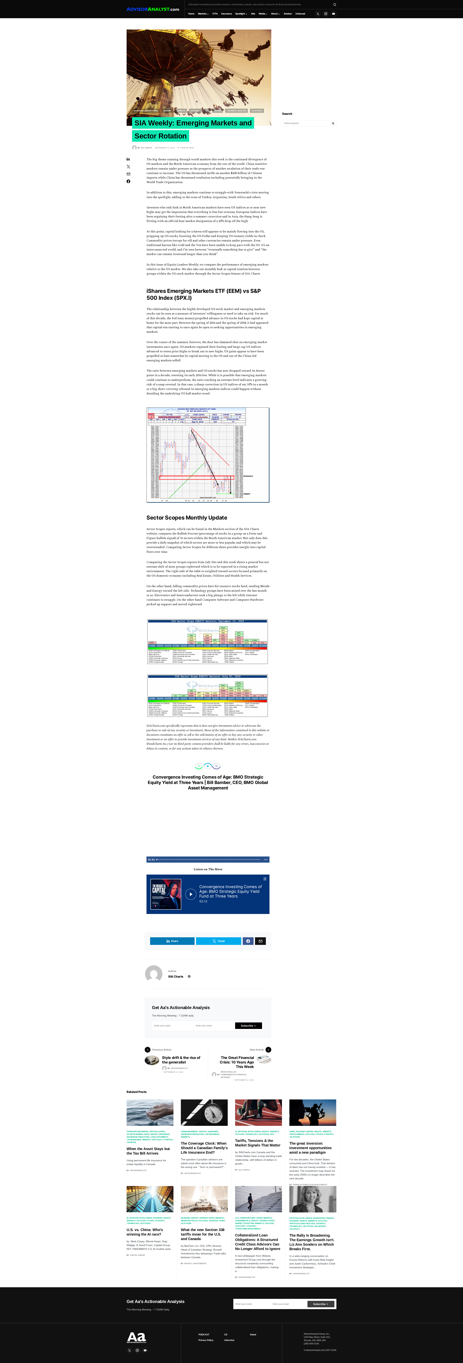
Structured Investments (248, 1229)
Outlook (195, 111)
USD (272, 1134)
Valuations (320, 1226)
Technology (251, 1134)
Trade (222, 1220)
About (253, 1334)
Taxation (131, 1142)
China (292, 1131)
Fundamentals (242, 1220)
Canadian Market (189, 1131)
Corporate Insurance (137, 1131)
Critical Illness (157, 1131)
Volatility (295, 1229)
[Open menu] (265, 879)
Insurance (164, 1134)
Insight (167, 111)
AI (236, 1131)
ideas (146, 1134)
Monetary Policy (189, 1220)
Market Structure (244, 1223)
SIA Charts (175, 976)
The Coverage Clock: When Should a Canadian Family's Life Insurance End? (204, 1147)
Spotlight (157, 1139)
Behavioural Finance (323, 1218)
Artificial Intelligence (249, 1131)
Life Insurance (134, 1139)
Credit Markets (264, 1218)
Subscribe (247, 1025)
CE (225, 1334)
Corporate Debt (248, 1218)
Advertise (229, 1340)
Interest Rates (206, 1218)
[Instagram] (326, 13)
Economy (300, 1131)
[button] (334, 4)
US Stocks (257, 111)
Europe (309, 1131)
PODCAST (204, 1334)
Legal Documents (159, 1137)
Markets (181, 111)
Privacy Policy (206, 1340)
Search (333, 123)
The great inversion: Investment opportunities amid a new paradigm (310, 1147)
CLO (237, 1218)
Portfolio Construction (302, 1223)
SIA (206, 111)
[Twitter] (318, 13)
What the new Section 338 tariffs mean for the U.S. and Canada (202, 1234)
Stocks (217, 111)
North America (297, 1134)
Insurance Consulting (138, 1137)
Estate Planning (135, 1134)
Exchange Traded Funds (146, 111)
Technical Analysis (236, 111)
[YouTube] (333, 13)
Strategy (168, 1139)
